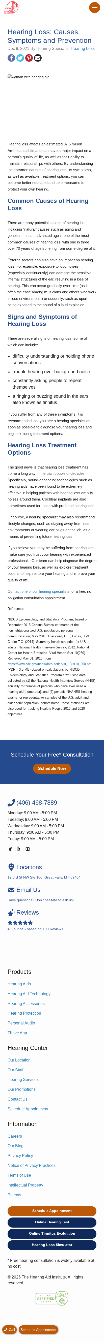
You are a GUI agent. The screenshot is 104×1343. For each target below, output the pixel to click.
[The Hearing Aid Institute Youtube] (27, 850)
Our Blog (15, 1146)
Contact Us (18, 1099)
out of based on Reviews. (36, 920)
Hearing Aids (19, 984)
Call (11, 1330)
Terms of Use (19, 1175)
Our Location (19, 1060)
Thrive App (17, 1033)
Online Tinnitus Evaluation (52, 1233)
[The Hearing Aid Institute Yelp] (18, 850)
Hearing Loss (83, 48)
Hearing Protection (24, 1013)
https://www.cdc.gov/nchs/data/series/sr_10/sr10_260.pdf (49, 664)
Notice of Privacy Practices (32, 1165)
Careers (15, 1136)
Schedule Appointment (28, 1109)
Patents (14, 1195)
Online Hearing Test (52, 1222)
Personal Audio (21, 1023)
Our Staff (15, 1070)
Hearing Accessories (26, 1004)
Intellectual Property (25, 1185)
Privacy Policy (20, 1155)
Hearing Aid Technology (29, 994)
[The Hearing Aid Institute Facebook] (10, 850)
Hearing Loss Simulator (52, 1245)
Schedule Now (52, 768)
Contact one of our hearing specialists (38, 591)
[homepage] (11, 7)
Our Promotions (22, 1089)
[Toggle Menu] (94, 7)
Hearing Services (23, 1079)
